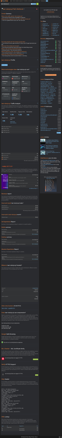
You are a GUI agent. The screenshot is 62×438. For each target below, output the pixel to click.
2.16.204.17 (43, 113)
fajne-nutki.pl (4, 308)
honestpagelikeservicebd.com (47, 59)
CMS (23, 81)
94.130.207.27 (44, 110)
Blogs (3, 87)
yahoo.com (55, 32)
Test (37, 375)
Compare (34, 3)
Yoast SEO (15, 89)
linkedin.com (55, 30)
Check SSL (35, 359)
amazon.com (55, 27)
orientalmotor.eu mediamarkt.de (48, 91)
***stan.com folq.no (45, 101)
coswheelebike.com (45, 56)
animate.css (5, 96)
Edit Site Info (4, 65)
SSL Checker (13, 349)
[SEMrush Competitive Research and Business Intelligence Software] (7, 166)
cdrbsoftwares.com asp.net (47, 86)
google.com (45, 24)
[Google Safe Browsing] (2, 342)
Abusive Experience (10, 249)
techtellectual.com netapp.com (48, 95)
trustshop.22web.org (45, 53)
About (36, 436)
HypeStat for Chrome (51, 75)
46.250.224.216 (44, 124)
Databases (5, 81)
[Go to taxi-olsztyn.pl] (24, 9)
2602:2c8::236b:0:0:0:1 (46, 130)
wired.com (43, 62)
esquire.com (43, 61)
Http (5, 379)
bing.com (45, 30)
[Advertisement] (20, 31)
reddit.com (55, 28)
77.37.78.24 (43, 121)
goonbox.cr (43, 54)
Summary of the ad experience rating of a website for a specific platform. (17, 224)
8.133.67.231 (43, 112)
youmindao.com (44, 47)
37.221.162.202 (44, 116)
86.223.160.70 (44, 127)
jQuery (14, 97)
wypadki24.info (11, 308)
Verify (9, 364)
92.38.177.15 (43, 118)
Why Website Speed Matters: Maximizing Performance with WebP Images (52, 141)
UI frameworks (5, 94)
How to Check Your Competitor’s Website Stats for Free (53, 153)
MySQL (4, 83)
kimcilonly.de (43, 45)
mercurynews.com (45, 41)
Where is (12, 265)
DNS (5, 417)
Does (14, 312)
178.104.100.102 (44, 125)
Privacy (32, 436)
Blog (30, 436)
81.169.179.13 (24, 53)
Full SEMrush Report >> (33, 188)
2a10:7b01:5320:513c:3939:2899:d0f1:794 (50, 115)
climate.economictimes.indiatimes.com (49, 50)
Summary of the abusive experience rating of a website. (13, 251)
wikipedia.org (45, 33)
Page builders (5, 76)
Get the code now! (50, 178)
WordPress (25, 83)
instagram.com (56, 25)
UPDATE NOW (50, 12)
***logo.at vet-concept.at (47, 92)
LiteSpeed (25, 78)
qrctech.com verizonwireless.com (49, 88)
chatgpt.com (45, 32)
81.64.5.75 (43, 109)
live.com (54, 33)
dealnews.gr (43, 42)
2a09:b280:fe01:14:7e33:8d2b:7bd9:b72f (49, 128)
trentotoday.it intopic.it (46, 103)
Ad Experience (8, 222)
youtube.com (55, 24)
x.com (44, 27)
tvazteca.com (44, 58)
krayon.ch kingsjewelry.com (47, 97)
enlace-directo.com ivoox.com (48, 94)
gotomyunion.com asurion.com (48, 89)
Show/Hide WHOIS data (48, 164)
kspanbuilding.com (44, 44)
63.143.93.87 (43, 119)
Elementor (5, 78)
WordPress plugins (24, 88)
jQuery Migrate (16, 98)
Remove (44, 167)
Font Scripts (15, 76)
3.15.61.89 (43, 122)
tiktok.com (45, 28)
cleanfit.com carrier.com (46, 100)
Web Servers (25, 76)
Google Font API (16, 78)
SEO (13, 87)
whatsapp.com (56, 35)
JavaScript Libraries (14, 94)
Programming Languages (15, 82)
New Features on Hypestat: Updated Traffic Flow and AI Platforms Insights (52, 147)
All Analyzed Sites (24, 436)
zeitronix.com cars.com (46, 83)
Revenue (6, 194)
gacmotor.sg (43, 51)
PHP (14, 84)
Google (8, 334)
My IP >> (59, 132)
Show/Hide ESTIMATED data (49, 160)
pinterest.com (46, 35)
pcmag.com (43, 48)
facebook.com (46, 25)
